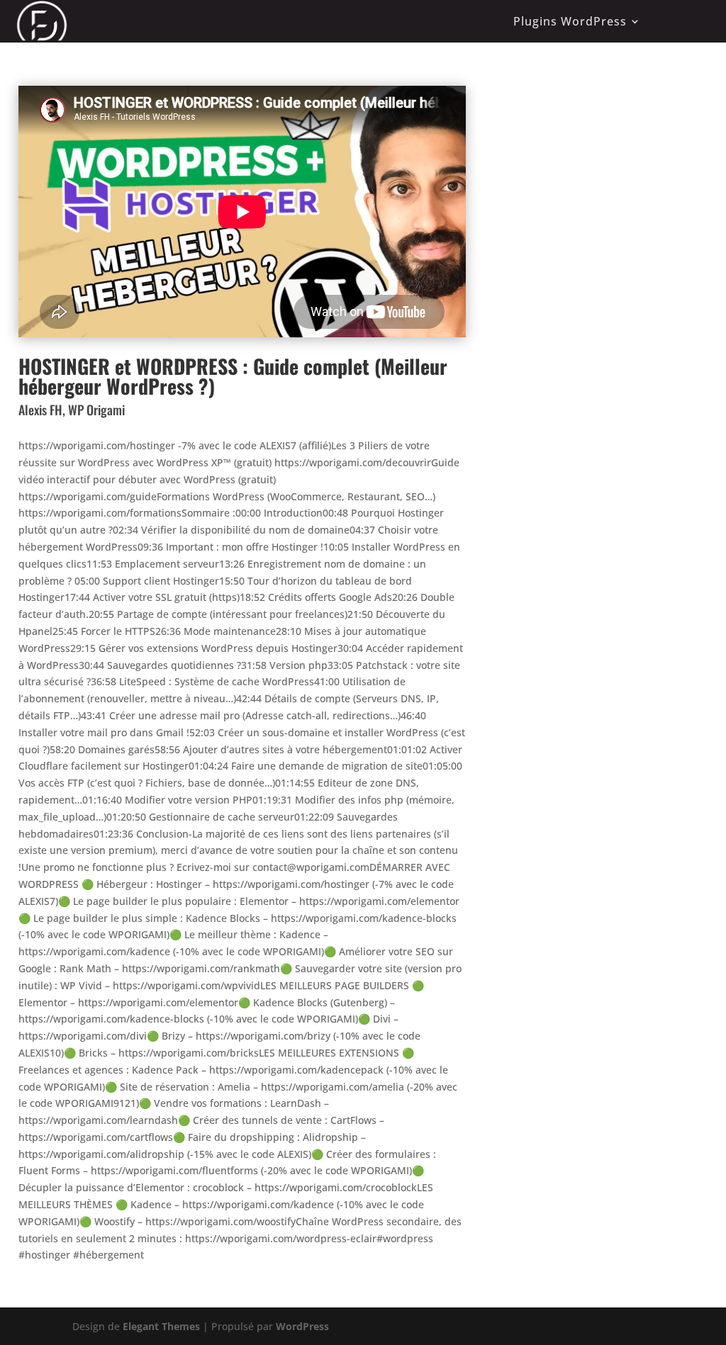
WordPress (302, 1326)
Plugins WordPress (570, 21)
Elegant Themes (161, 1326)
